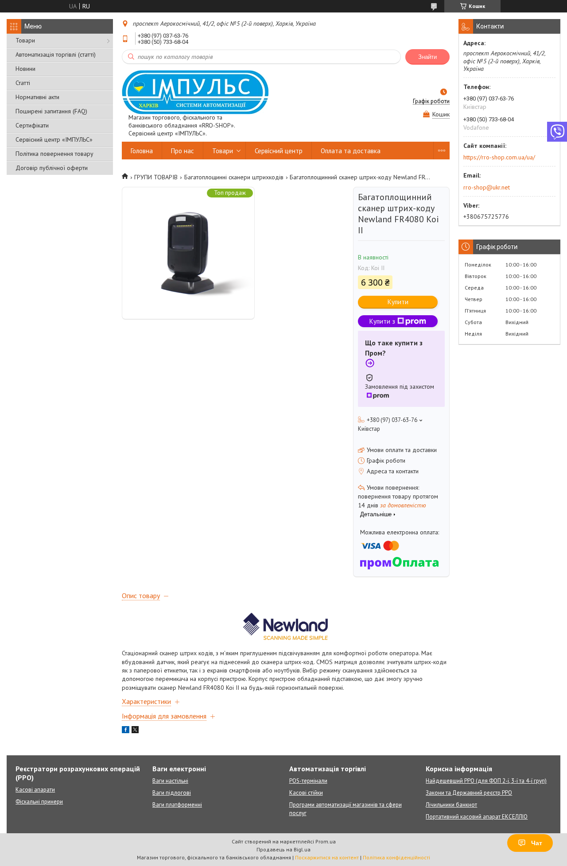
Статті (23, 83)
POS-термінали (308, 781)
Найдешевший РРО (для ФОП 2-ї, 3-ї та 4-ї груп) (486, 781)
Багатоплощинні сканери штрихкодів (234, 177)
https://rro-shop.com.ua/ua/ (499, 157)
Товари (25, 40)
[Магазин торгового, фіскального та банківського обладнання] (195, 92)
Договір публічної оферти (52, 168)
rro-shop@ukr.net (486, 187)
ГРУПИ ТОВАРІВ (156, 177)
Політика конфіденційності (396, 857)
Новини (25, 69)
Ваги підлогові (171, 792)
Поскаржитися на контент (327, 857)
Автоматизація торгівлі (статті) (56, 54)
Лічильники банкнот (451, 804)
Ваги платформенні (177, 804)
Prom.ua (325, 841)
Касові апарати (35, 789)
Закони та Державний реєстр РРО (469, 792)
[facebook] (125, 731)
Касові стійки (306, 792)
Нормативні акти (37, 97)
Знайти (427, 57)
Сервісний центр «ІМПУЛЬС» (54, 139)
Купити (398, 302)
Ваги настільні (170, 781)
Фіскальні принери (39, 801)
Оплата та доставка (351, 150)
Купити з (382, 321)
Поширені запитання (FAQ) (51, 111)
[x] (135, 731)
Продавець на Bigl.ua (283, 849)
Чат (536, 843)
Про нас (182, 150)
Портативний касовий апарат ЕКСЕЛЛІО (477, 816)
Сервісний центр (279, 150)
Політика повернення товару (54, 154)
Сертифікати (32, 125)
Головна (142, 150)
